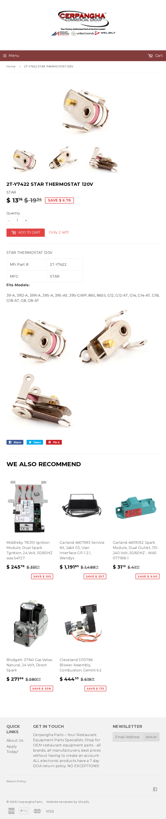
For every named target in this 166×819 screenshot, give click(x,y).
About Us (14, 740)
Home (11, 66)
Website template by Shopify (67, 801)
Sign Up (151, 737)
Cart (158, 56)
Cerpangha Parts (29, 801)
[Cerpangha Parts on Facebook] (155, 790)
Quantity (13, 213)
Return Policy (16, 781)
